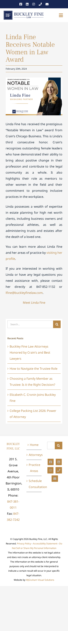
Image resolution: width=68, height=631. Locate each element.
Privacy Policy (24, 543)
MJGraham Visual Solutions (40, 579)
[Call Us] (40, 4)
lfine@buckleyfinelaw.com (24, 293)
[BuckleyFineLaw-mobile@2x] (24, 12)
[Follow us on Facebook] (20, 4)
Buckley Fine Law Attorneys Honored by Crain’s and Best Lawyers (30, 352)
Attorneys (34, 455)
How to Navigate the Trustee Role (33, 368)
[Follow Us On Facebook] (51, 462)
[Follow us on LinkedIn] (27, 4)
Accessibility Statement (45, 543)
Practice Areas (34, 468)
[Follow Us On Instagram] (50, 470)
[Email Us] (47, 4)
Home (34, 445)
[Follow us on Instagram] (33, 4)
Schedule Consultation (34, 484)
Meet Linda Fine (34, 302)
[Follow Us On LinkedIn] (59, 462)
